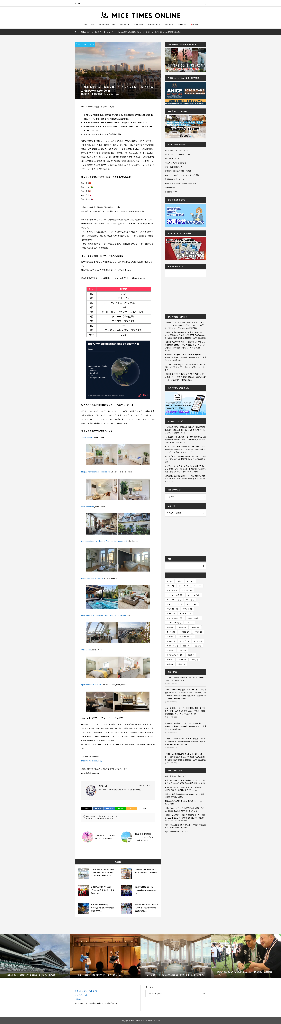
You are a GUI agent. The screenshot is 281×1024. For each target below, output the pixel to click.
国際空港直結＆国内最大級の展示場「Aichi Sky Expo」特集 (183, 802)
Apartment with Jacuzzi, (91, 684)
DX (179, 581)
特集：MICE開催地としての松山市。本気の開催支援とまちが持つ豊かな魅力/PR (185, 826)
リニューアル (194, 618)
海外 (111, 818)
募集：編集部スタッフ (173, 167)
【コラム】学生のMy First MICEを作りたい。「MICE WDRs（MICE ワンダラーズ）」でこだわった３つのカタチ (185, 367)
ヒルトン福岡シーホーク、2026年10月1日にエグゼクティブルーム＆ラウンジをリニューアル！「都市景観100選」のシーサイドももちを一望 (185, 711)
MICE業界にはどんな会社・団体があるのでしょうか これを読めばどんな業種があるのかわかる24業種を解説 (185, 459)
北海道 (195, 627)
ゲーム (190, 600)
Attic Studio (86, 649)
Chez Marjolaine (87, 506)
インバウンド (194, 595)
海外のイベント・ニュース (85, 44)
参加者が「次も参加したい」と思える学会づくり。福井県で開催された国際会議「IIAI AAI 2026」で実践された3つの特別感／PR (185, 357)
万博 (189, 623)
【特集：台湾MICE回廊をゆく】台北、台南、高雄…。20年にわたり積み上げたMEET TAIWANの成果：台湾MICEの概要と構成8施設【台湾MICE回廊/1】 (185, 335)
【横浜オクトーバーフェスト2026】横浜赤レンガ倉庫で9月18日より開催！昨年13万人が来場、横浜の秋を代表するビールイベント (185, 741)
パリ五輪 (96, 818)
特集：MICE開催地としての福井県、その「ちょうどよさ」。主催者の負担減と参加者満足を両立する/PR (185, 781)
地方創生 (184, 632)
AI (169, 581)
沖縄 (170, 659)
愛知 (186, 646)
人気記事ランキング (172, 158)
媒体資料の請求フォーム (174, 179)
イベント (172, 590)
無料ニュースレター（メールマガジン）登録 (182, 175)
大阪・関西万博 (185, 636)
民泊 (108, 818)
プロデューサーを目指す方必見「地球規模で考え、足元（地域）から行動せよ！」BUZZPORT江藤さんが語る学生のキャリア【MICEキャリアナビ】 (185, 469)
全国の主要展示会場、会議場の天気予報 (180, 183)
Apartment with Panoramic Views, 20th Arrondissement (103, 615)
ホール (171, 613)
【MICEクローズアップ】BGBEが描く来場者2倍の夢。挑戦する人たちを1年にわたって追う (184, 809)
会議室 (182, 627)
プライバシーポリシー (83, 995)
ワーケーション (174, 623)
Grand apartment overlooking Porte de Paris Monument (104, 541)
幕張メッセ (172, 646)
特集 (92, 24)
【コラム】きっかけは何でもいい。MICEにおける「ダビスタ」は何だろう (184, 679)
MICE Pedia (169, 24)
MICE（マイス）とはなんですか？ (178, 154)
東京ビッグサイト (174, 655)
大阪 (198, 632)
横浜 (191, 655)
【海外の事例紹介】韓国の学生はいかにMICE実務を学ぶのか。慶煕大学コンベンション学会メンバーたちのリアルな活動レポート (185, 430)
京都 (170, 627)
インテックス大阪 (174, 595)
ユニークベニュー (174, 618)
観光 (195, 659)
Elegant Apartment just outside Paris (96, 471)
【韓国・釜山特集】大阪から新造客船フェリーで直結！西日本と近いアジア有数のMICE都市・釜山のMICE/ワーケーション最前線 (185, 818)
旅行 (104, 818)
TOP (85, 24)
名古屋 (171, 632)
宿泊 (101, 818)
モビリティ (185, 613)
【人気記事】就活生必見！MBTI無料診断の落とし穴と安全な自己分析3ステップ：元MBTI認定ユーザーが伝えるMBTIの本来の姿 (185, 439)
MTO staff (93, 816)
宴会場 (171, 641)
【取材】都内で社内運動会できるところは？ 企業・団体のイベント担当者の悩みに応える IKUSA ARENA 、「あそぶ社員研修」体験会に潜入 (185, 377)
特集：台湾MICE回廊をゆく (175, 776)
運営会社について (172, 191)
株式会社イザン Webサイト (86, 991)
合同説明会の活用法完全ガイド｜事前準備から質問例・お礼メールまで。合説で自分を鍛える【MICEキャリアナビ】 (185, 478)
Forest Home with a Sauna (92, 578)
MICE (190, 581)
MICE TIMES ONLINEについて (176, 150)
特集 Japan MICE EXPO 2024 (176, 831)
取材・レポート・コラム (106, 24)
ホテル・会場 (138, 24)
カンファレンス (174, 600)
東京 (170, 650)
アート (197, 586)
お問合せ (78, 999)
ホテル (187, 609)
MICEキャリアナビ (154, 24)
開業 (170, 664)
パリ (91, 818)
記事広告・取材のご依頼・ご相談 (178, 171)
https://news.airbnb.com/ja (92, 760)
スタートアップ (174, 604)
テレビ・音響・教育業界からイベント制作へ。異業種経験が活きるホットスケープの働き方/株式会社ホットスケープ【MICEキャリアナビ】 (185, 449)
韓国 (181, 664)
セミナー (191, 604)
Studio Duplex (87, 437)
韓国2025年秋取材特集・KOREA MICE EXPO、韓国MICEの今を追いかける (184, 795)
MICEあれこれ (125, 24)
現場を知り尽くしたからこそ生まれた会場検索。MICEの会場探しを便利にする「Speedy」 (184, 788)
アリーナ (183, 586)
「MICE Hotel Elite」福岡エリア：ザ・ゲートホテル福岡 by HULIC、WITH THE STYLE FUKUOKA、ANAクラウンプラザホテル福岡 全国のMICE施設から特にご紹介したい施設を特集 (185, 694)
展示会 (184, 641)
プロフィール (144, 786)
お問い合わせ (181, 24)
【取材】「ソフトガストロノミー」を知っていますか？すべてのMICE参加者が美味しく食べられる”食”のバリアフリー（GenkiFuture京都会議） (185, 325)
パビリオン (172, 609)
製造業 (182, 659)
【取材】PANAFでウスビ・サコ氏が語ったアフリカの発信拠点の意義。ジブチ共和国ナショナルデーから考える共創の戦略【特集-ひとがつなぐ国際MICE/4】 (185, 346)
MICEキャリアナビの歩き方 (175, 162)
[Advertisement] (181, 294)
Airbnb (88, 818)
